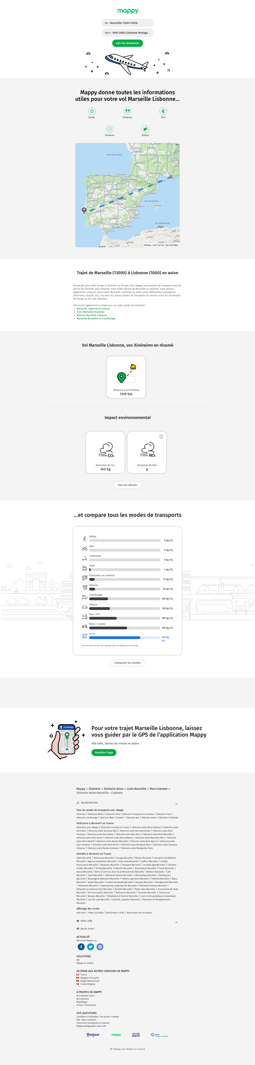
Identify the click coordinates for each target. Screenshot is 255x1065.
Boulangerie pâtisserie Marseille (103, 879)
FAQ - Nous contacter (86, 1020)
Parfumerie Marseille (126, 892)
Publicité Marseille (160, 879)
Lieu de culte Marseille (99, 899)
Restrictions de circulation (139, 913)
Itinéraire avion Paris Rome (100, 834)
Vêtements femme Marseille (118, 875)
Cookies (115, 1017)
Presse (79, 1005)
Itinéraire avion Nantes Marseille (112, 841)
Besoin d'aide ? (88, 929)
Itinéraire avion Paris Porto (89, 838)
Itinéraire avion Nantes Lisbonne (103, 848)
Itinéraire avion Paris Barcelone (135, 831)
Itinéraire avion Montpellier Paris (137, 848)
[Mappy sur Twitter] (90, 946)
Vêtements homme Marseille (153, 885)
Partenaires (90, 1005)
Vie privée (105, 1017)
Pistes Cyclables (96, 913)
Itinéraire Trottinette (168, 817)
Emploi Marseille (96, 882)
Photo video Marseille (145, 889)
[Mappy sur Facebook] (81, 946)
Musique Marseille (144, 882)
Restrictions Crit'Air (115, 913)
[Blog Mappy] (99, 946)
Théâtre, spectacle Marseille (135, 879)
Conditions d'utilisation (87, 1017)
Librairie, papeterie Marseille (126, 899)
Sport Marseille (95, 875)
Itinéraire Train (163, 814)
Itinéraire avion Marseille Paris (150, 838)
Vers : (129, 32)
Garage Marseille (124, 858)
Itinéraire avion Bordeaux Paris (136, 845)
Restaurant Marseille (104, 858)
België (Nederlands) (90, 981)
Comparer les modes (127, 662)
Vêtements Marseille (88, 885)
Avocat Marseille (84, 872)
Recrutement (82, 999)
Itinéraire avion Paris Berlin (105, 845)
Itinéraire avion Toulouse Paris (102, 831)
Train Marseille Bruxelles (90, 312)
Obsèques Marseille (109, 865)
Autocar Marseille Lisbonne (92, 315)
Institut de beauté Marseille (119, 882)
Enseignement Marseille (166, 882)
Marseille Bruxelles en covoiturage (96, 318)
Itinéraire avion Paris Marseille (157, 834)
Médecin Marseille (155, 872)
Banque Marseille (96, 896)
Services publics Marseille (100, 892)
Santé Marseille (166, 868)
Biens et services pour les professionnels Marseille (119, 872)
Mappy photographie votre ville (91, 1026)
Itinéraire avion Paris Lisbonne (146, 827)
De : (121, 23)
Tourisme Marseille (147, 892)
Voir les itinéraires (127, 43)
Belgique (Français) (89, 978)
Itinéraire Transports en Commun (138, 814)
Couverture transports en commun (92, 1023)
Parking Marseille (104, 868)
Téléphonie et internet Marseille (122, 896)
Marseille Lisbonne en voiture (93, 308)
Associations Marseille (145, 868)
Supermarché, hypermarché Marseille (118, 885)
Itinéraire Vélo (113, 814)
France (83, 975)
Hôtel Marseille (83, 858)
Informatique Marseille (145, 875)
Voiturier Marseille (123, 868)
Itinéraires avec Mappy (87, 827)
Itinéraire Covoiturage (86, 817)
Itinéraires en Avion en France (115, 827)
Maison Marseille (143, 858)
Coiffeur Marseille (149, 861)
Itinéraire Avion (149, 817)
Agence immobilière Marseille (102, 861)
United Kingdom (87, 984)
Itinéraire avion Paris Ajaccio (144, 841)
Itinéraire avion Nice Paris (128, 834)
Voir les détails (127, 485)
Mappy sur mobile (85, 963)
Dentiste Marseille (123, 889)
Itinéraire (81, 814)
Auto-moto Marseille (128, 861)
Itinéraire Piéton (96, 814)
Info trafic (81, 913)
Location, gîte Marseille (154, 865)
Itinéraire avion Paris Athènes (119, 838)
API (78, 960)
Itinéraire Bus (132, 817)
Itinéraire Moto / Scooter (112, 817)
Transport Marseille (131, 865)
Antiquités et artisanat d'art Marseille (94, 889)
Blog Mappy (81, 1002)
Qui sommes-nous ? (85, 996)
